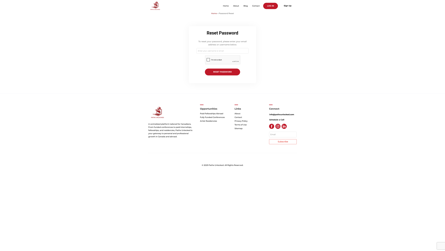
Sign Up (287, 6)
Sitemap (239, 128)
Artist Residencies (208, 121)
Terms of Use (241, 125)
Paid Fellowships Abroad (211, 113)
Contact (256, 6)
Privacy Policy (241, 121)
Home (226, 6)
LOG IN (270, 6)
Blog (245, 6)
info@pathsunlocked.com (281, 114)
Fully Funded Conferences (212, 117)
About (236, 6)
